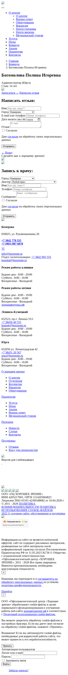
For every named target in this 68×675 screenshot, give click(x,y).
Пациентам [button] (8, 396)
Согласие (11, 130)
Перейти (6, 591)
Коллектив (15, 384)
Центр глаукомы (26, 28)
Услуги (13, 38)
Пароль (6, 656)
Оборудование (25, 22)
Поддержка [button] (8, 440)
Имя (4, 108)
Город (5, 111)
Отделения (15, 380)
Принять (7, 646)
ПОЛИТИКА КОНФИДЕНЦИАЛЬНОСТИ (20, 505)
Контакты (15, 54)
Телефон (6, 189)
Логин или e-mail (12, 652)
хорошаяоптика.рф (12, 304)
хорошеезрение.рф (35, 611)
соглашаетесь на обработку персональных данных (29, 580)
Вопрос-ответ (24, 19)
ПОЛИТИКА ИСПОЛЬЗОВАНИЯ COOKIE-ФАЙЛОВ (28, 508)
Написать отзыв (29, 92)
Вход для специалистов (23, 450)
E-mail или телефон (13, 115)
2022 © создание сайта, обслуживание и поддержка (33, 513)
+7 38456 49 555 (11, 322)
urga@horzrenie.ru (12, 355)
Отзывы (14, 446)
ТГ (3, 248)
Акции (13, 48)
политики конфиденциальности (21, 585)
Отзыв (5, 126)
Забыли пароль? (18, 670)
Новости (14, 428)
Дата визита (8, 119)
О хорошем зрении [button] (13, 371)
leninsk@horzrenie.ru (13, 325)
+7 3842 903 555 (41, 257)
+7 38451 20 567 (11, 352)
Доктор (6, 181)
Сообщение (8, 196)
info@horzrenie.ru (11, 253)
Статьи (13, 431)
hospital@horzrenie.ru (14, 260)
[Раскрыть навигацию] (2, 7)
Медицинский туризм (29, 35)
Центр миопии (25, 32)
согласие (13, 136)
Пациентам (16, 51)
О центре (14, 12)
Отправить (9, 146)
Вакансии (22, 25)
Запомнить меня (16, 660)
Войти (6, 664)
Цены (12, 41)
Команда (14, 45)
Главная (13, 60)
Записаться (10, 92)
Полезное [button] (7, 421)
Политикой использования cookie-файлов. (29, 614)
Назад (6, 152)
